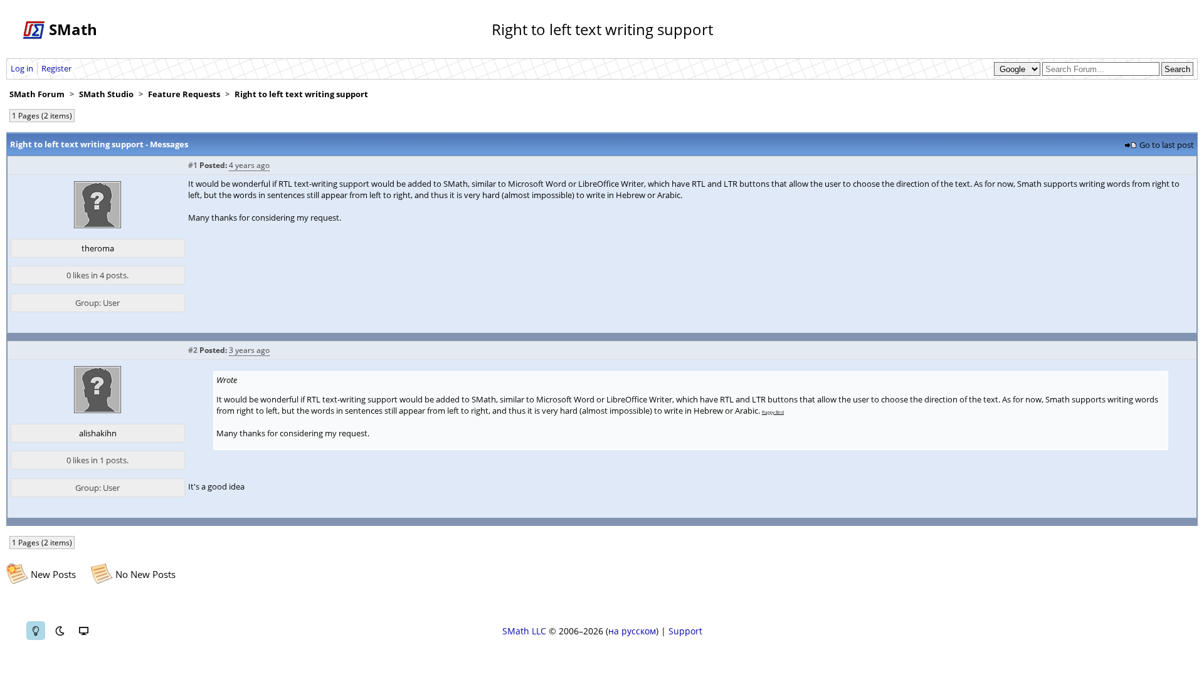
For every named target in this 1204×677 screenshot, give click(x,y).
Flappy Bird (773, 412)
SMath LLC (524, 631)
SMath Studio (106, 94)
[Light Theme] (35, 630)
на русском (632, 631)
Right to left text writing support (301, 94)
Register (56, 68)
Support (685, 631)
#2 (193, 350)
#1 (193, 165)
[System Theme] (83, 630)
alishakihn (98, 433)
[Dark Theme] (59, 630)
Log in (22, 68)
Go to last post (1166, 144)
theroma (98, 248)
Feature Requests (184, 94)
